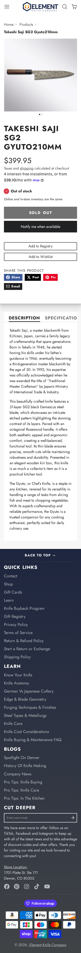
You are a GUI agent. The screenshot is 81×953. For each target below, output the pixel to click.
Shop (8, 584)
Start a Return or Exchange (27, 649)
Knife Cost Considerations (26, 731)
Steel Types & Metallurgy (25, 715)
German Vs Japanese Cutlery (29, 691)
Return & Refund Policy (24, 641)
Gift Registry (15, 616)
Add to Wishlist (41, 256)
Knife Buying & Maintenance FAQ (32, 740)
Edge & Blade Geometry (25, 699)
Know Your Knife (18, 675)
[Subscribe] (73, 817)
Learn (9, 600)
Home (9, 24)
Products (26, 24)
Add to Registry (40, 246)
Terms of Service (18, 632)
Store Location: (15, 867)
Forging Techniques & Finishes (30, 707)
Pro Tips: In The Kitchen (24, 798)
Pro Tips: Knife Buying (23, 782)
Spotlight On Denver (21, 757)
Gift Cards (13, 592)
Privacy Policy (16, 624)
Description (24, 318)
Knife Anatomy (16, 683)
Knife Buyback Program (24, 608)
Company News (17, 774)
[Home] (40, 6)
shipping (26, 168)
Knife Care (13, 723)
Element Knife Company (47, 945)
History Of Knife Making (25, 766)
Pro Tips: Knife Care (21, 790)
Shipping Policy (17, 657)
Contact (10, 576)
